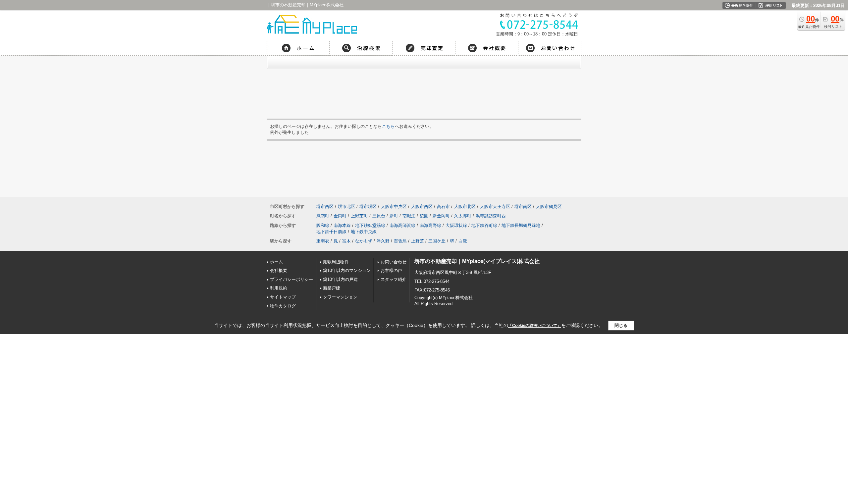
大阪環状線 (456, 225)
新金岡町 (441, 215)
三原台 (378, 215)
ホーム (276, 261)
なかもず (363, 240)
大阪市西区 (422, 206)
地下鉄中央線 (364, 231)
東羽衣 (322, 240)
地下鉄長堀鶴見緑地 (521, 225)
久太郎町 (462, 215)
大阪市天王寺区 (495, 206)
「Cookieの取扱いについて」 (534, 325)
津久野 (383, 240)
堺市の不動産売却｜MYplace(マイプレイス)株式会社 (477, 261)
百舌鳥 (400, 240)
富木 (346, 240)
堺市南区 (523, 206)
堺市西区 (325, 206)
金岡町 (340, 215)
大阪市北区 (465, 206)
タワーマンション (340, 296)
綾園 (424, 215)
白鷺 (462, 240)
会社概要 (278, 270)
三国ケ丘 (437, 240)
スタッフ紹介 (393, 279)
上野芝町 (359, 215)
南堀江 (408, 215)
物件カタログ (283, 305)
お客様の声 (391, 270)
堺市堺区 (368, 206)
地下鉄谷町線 (484, 225)
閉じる (620, 325)
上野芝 (417, 240)
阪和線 (322, 225)
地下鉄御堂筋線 (370, 225)
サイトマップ (283, 296)
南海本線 (342, 225)
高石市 (443, 206)
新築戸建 (331, 288)
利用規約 (278, 288)
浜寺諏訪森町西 (491, 215)
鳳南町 (322, 215)
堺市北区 (346, 206)
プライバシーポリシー (291, 279)
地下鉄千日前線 (331, 231)
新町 (394, 215)
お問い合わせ (393, 261)
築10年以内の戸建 (340, 279)
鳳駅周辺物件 (336, 261)
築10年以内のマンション (347, 270)
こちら (388, 126)
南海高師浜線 (402, 225)
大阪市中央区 (394, 206)
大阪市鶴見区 (549, 206)
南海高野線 (430, 225)
